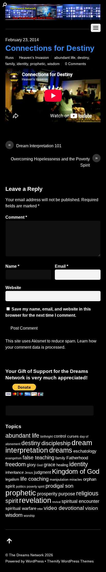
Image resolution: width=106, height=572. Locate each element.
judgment (42, 472)
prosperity (47, 493)
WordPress (35, 561)
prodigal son (59, 486)
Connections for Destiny (49, 48)
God (40, 465)
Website (13, 287)
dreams (60, 450)
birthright (46, 436)
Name (12, 266)
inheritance (14, 472)
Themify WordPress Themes (70, 561)
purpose (66, 493)
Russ (9, 57)
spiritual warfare (20, 508)
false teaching (38, 457)
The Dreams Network (26, 555)
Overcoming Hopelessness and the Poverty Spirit (54, 161)
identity (22, 64)
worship (29, 516)
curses (73, 436)
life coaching (34, 479)
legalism (12, 479)
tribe (40, 508)
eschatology (84, 451)
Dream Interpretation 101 (34, 145)
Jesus (29, 472)
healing (62, 465)
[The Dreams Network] (53, 17)
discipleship (55, 443)
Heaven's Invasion (34, 57)
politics (21, 486)
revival (56, 501)
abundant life (64, 57)
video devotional (64, 508)
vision (91, 508)
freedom (15, 464)
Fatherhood (77, 457)
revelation (35, 500)
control (60, 436)
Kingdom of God (75, 471)
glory (31, 464)
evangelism (13, 458)
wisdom (53, 64)
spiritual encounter (80, 501)
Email (61, 266)
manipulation (59, 479)
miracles (75, 479)
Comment (16, 217)
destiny (83, 57)
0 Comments (75, 64)
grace (49, 464)
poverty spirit (36, 486)
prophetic (37, 64)
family (10, 64)
